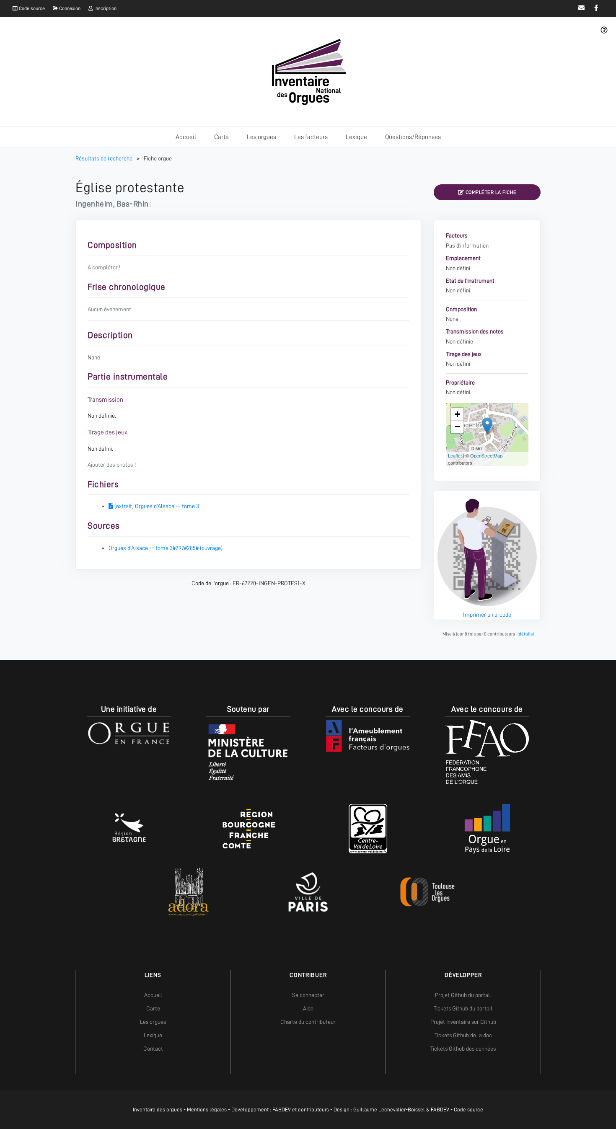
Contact (153, 1048)
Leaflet (455, 455)
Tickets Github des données (463, 1048)
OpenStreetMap (486, 455)
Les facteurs (311, 137)
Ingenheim (94, 204)
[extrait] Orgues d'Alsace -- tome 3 (156, 506)
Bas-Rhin (132, 204)
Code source (31, 8)
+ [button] (457, 414)
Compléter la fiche (490, 192)
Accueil (186, 137)
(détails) (526, 634)
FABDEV (281, 1109)
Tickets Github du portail (463, 1008)
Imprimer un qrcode (487, 614)
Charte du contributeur (308, 1022)
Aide (308, 1008)
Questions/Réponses (413, 137)
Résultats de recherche (104, 158)
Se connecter (308, 995)
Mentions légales (207, 1109)
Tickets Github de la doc (463, 1035)
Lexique (356, 137)
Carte (221, 137)
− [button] (457, 426)
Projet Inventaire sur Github (463, 1022)
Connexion (69, 8)
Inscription (104, 8)
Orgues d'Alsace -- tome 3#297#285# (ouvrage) (166, 548)
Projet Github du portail (463, 995)
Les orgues (261, 137)
